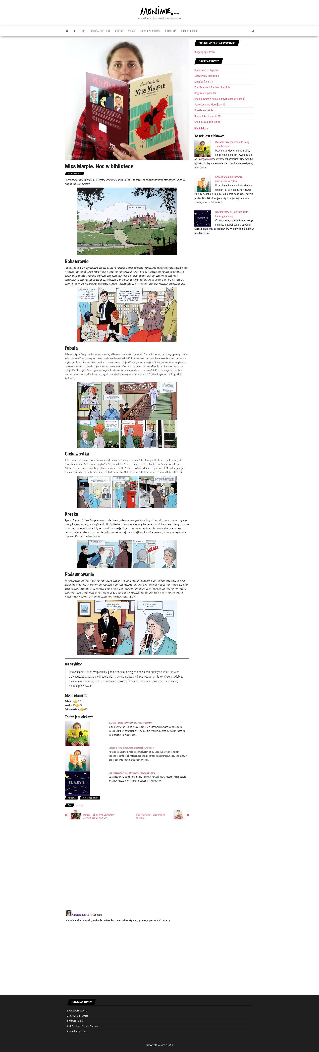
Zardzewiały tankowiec (206, 75)
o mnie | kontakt (189, 30)
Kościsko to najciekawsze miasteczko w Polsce (131, 747)
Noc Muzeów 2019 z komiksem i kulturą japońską (131, 772)
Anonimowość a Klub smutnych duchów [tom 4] (219, 98)
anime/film (170, 30)
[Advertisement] (224, 263)
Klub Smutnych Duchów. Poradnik (212, 87)
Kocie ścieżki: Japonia (206, 70)
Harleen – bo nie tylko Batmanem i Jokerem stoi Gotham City (99, 816)
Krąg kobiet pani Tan (205, 93)
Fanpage (75, 31)
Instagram (84, 31)
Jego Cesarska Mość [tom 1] (209, 104)
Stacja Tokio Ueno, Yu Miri (208, 116)
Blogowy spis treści (204, 52)
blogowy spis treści (100, 30)
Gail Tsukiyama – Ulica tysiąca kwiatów (150, 816)
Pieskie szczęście (203, 110)
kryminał (79, 805)
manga (131, 30)
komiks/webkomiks (150, 30)
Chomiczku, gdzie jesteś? (207, 121)
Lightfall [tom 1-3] (203, 81)
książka (119, 30)
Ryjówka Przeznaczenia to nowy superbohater (130, 722)
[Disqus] (127, 864)
